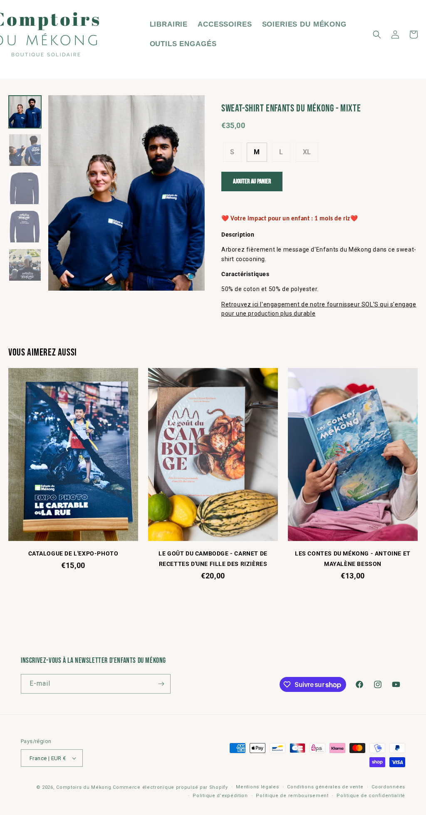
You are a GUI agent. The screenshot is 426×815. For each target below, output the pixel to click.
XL (307, 152)
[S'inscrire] (161, 684)
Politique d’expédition (220, 795)
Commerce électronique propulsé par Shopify (170, 787)
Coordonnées (388, 787)
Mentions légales (257, 787)
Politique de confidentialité (371, 795)
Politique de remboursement (292, 795)
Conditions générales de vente (325, 787)
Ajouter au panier (252, 181)
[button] (377, 34)
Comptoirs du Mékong (83, 787)
